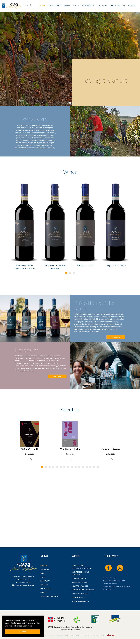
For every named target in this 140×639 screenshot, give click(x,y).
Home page (44, 566)
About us (102, 5)
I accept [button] (23, 631)
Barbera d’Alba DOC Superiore (83, 590)
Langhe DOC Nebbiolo (116, 265)
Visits (76, 5)
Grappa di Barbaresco (80, 601)
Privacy (66, 635)
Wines (67, 5)
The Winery (55, 5)
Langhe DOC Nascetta (80, 594)
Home (42, 5)
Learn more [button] (27, 626)
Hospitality (88, 5)
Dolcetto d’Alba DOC (80, 586)
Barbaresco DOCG (85, 265)
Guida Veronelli (29, 449)
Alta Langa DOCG (78, 597)
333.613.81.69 (26, 582)
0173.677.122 (25, 579)
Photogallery (117, 5)
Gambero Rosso (110, 449)
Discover (116, 337)
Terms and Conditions (49, 596)
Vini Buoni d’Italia (70, 449)
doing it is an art (106, 80)
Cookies (71, 635)
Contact (132, 5)
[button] (66, 272)
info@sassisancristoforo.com (25, 585)
